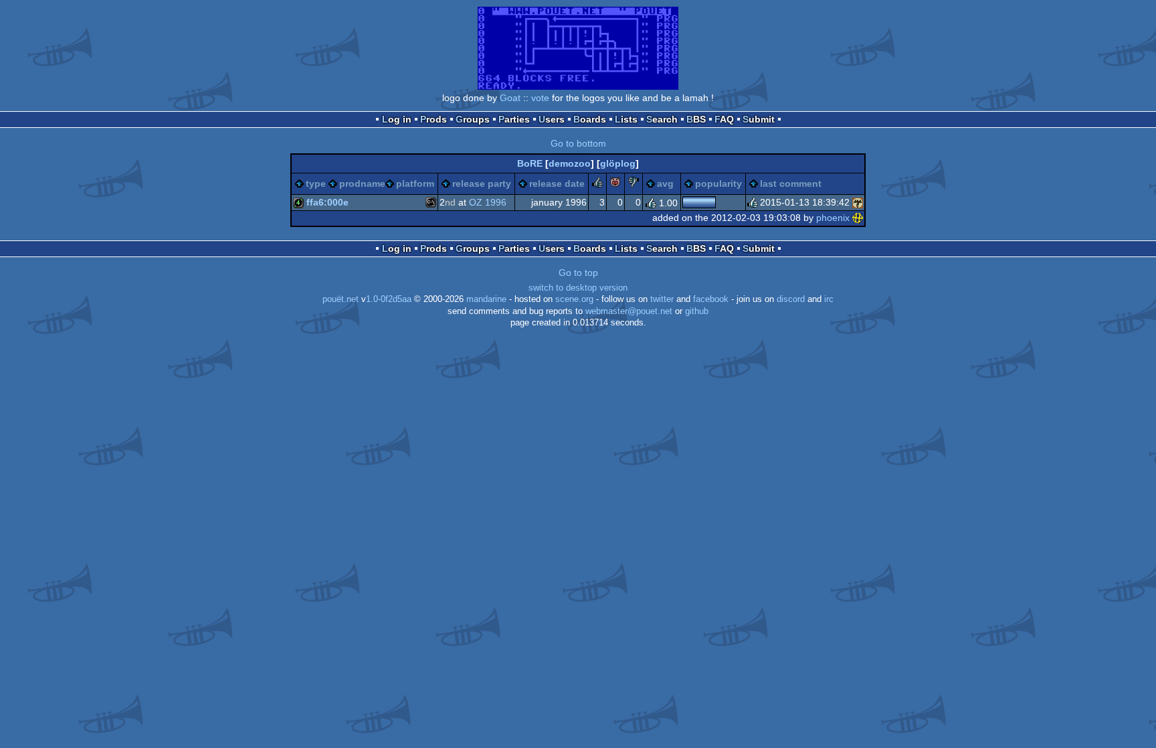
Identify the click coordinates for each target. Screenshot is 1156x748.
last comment (791, 183)
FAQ (724, 119)
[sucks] (633, 184)
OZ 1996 (487, 202)
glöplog (618, 163)
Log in (396, 119)
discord (791, 299)
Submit (759, 119)
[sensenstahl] (857, 202)
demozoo (570, 163)
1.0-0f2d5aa (388, 299)
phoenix (833, 217)
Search (662, 119)
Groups (473, 119)
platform (415, 183)
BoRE (530, 163)
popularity (718, 183)
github (696, 311)
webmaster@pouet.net (628, 311)
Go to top (578, 272)
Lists (626, 119)
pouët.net (340, 299)
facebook (711, 299)
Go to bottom (578, 143)
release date (557, 183)
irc (829, 299)
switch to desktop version (578, 288)
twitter (662, 299)
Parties (514, 119)
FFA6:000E (327, 202)
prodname (362, 183)
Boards (589, 119)
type (316, 183)
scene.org (574, 299)
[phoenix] (857, 217)
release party (481, 183)
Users (552, 119)
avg (665, 183)
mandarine (486, 299)
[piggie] (615, 184)
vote (540, 97)
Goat (510, 97)
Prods (433, 119)
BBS (696, 119)
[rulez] (597, 184)
